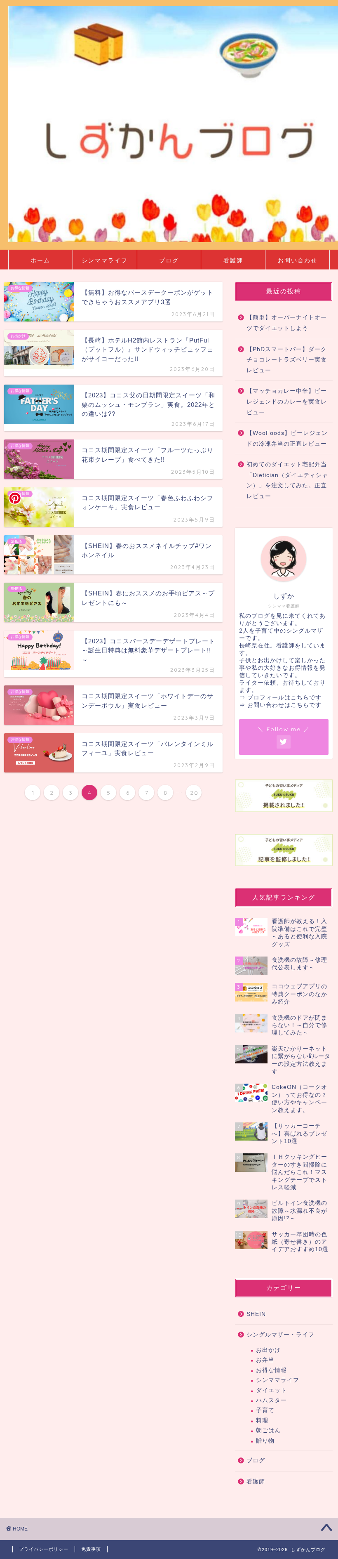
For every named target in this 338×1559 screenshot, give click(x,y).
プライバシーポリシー (43, 1549)
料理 (262, 1420)
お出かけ (268, 1350)
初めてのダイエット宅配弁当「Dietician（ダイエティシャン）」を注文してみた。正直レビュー (287, 480)
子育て (265, 1410)
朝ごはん (268, 1430)
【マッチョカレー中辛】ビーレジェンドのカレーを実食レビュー (286, 401)
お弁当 (265, 1360)
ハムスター (271, 1400)
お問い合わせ (297, 260)
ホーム (40, 260)
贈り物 (265, 1441)
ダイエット (271, 1390)
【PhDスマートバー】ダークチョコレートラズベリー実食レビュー (286, 359)
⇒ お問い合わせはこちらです (280, 705)
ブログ (169, 260)
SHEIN (256, 1314)
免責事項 (91, 1549)
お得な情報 (271, 1370)
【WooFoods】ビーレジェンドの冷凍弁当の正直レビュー (287, 438)
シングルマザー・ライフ (280, 1335)
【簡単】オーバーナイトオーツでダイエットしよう (286, 322)
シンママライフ (105, 260)
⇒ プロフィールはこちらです (280, 697)
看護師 (233, 260)
